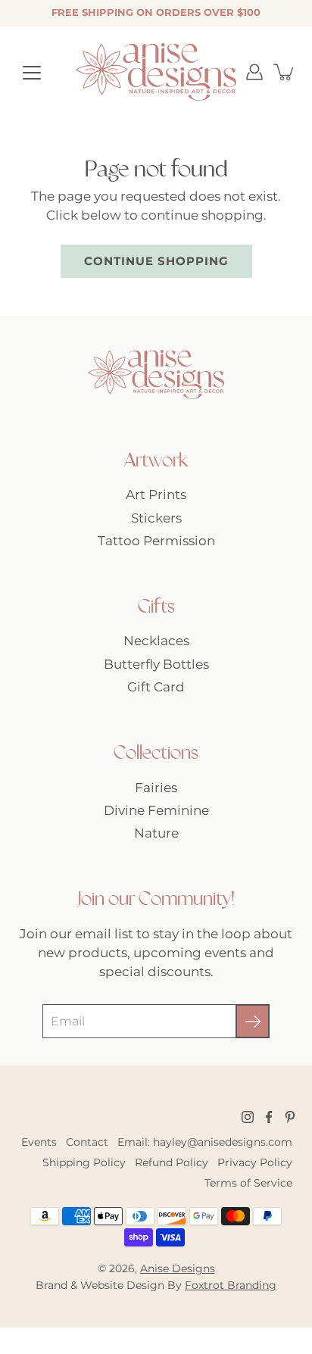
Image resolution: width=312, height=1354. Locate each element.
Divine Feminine (156, 810)
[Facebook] (269, 1117)
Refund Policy (171, 1162)
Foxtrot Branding (230, 1285)
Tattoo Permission (156, 540)
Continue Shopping (156, 261)
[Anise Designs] (156, 72)
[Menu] (31, 73)
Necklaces (156, 640)
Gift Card (156, 686)
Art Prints (156, 494)
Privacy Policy (254, 1162)
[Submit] (253, 1021)
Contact (87, 1142)
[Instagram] (247, 1117)
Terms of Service (248, 1183)
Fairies (156, 787)
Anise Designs (177, 1268)
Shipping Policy (84, 1162)
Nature (156, 833)
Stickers (156, 518)
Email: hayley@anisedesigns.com (204, 1142)
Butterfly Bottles (156, 664)
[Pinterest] (290, 1117)
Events (39, 1142)
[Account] (254, 72)
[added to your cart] (285, 72)
